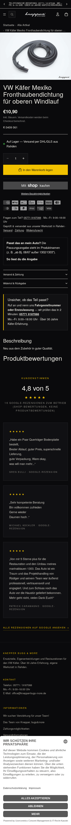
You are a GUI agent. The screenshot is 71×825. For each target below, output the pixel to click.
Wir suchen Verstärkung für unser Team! (26, 715)
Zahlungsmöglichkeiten (16, 728)
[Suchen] (12, 14)
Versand (7, 230)
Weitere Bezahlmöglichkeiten (35, 193)
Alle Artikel (23, 25)
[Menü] (4, 14)
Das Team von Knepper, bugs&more (23, 722)
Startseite (8, 25)
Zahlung (19, 230)
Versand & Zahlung (13, 274)
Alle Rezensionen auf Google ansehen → (36, 627)
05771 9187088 (32, 217)
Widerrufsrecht (34, 230)
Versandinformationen (15, 735)
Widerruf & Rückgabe (14, 283)
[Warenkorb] (66, 14)
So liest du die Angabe (22, 259)
